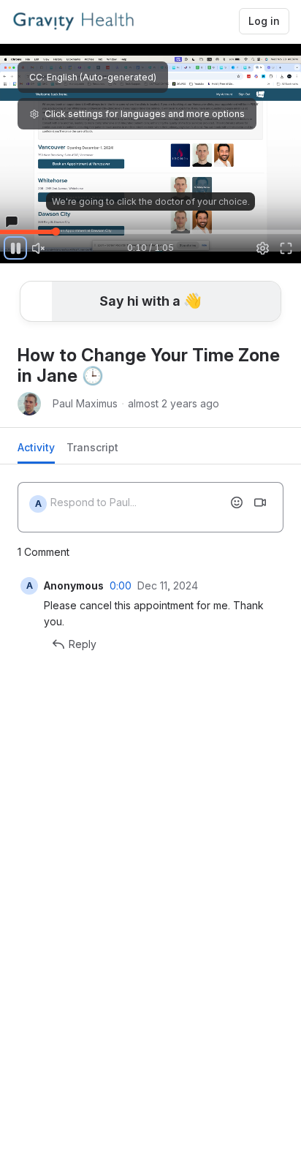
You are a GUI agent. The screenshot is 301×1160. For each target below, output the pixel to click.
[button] (44, 224)
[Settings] (263, 248)
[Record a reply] (260, 502)
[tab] (36, 452)
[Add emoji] (236, 502)
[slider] (150, 231)
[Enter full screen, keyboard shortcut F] (285, 248)
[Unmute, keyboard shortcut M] (38, 248)
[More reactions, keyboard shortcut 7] (136, 341)
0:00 (121, 585)
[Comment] (184, 341)
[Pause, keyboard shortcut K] (15, 248)
